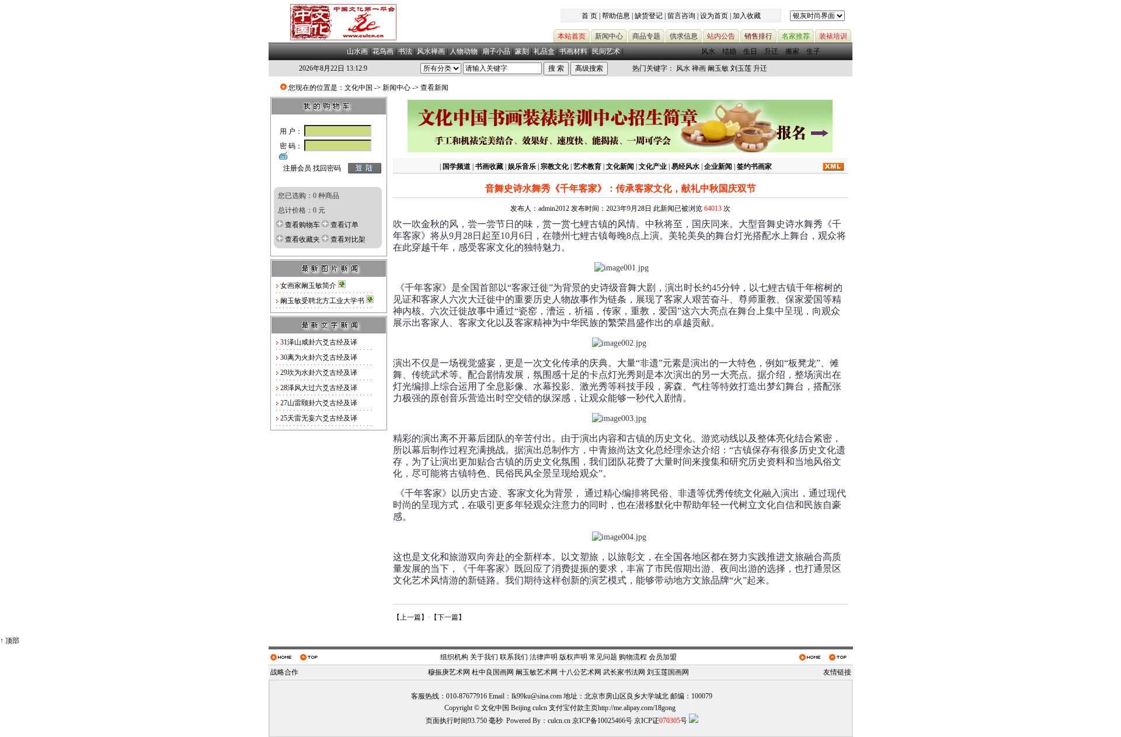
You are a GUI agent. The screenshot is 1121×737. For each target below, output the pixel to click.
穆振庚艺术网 (449, 672)
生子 (813, 51)
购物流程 (633, 657)
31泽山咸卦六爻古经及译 (318, 342)
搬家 (792, 51)
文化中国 (358, 88)
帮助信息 (616, 16)
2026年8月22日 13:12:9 (333, 68)
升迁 (771, 51)
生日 (750, 51)
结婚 (729, 51)
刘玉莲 (740, 68)
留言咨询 (681, 16)
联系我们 (514, 657)
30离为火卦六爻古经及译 (318, 357)
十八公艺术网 (580, 672)
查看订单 (344, 225)
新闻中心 (396, 88)
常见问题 (603, 657)
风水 (708, 51)
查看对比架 (347, 239)
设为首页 (714, 16)
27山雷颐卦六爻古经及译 (318, 403)
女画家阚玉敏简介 (309, 285)
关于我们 (484, 657)
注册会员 (297, 168)
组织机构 (454, 657)
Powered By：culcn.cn (538, 721)
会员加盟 (663, 657)
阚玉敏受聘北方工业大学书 (323, 301)
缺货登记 (649, 16)
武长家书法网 (624, 672)
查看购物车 (302, 225)
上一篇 (410, 617)
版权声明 (573, 657)
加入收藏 (747, 16)
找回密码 (327, 168)
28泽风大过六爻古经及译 (318, 388)
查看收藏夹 (302, 239)
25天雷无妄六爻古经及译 (318, 418)
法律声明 (544, 657)
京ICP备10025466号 (602, 721)
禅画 (699, 68)
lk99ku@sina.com (536, 696)
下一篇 (447, 617)
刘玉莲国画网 (668, 672)
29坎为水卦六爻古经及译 (318, 373)
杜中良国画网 (493, 672)
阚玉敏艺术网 (537, 672)
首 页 (589, 16)
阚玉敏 (718, 68)
